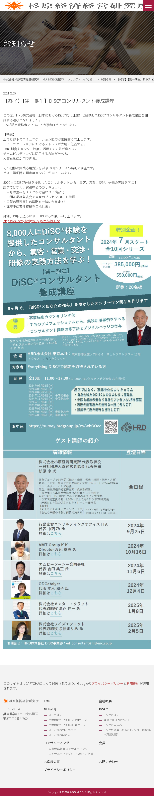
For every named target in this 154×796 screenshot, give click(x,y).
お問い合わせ (108, 761)
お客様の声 (52, 761)
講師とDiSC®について (117, 720)
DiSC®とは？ (111, 715)
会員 (102, 742)
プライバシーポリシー (107, 683)
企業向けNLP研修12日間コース (68, 720)
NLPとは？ (55, 715)
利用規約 (133, 683)
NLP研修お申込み (59, 735)
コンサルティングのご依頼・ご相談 (71, 754)
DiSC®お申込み (113, 725)
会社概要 (105, 701)
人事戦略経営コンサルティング (68, 749)
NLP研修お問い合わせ (62, 730)
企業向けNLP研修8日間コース (67, 725)
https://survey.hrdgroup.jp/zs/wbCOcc (31, 220)
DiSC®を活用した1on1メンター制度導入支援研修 (127, 732)
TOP (47, 701)
